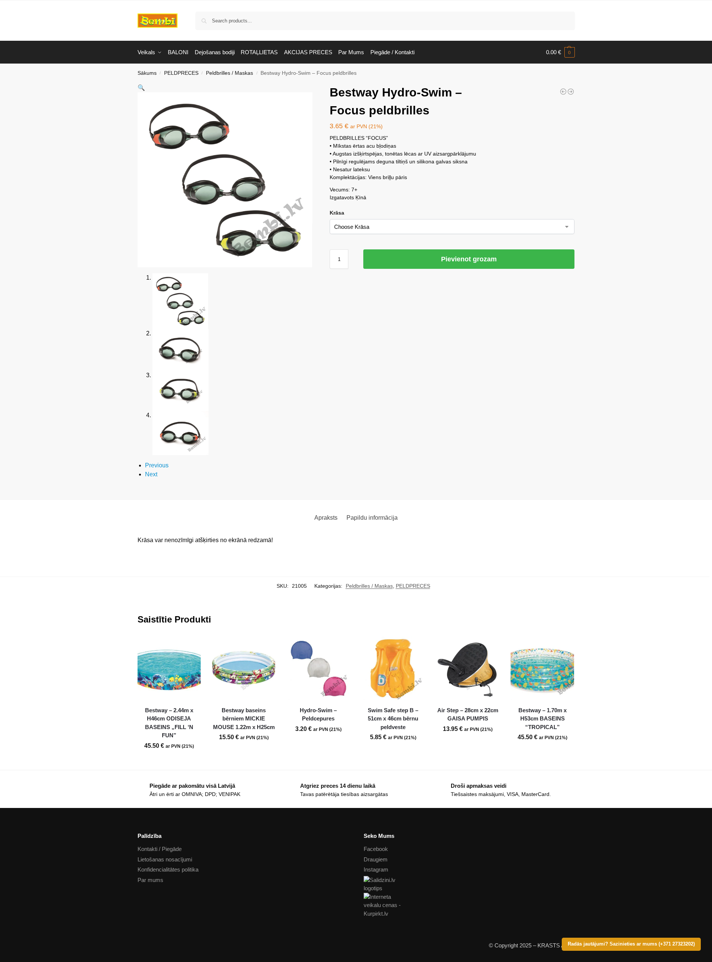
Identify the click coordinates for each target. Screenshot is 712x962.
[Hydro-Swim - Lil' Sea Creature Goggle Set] (570, 91)
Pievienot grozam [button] (169, 762)
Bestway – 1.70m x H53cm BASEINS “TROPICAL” (542, 718)
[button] (560, 52)
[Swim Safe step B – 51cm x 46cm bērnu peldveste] (393, 668)
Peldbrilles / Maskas (229, 73)
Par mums (150, 880)
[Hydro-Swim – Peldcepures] (318, 668)
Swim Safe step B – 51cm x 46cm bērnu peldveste (393, 718)
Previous (157, 465)
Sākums (147, 73)
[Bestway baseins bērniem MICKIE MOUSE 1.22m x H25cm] (243, 668)
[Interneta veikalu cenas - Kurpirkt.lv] (469, 905)
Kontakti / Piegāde (160, 849)
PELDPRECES (181, 73)
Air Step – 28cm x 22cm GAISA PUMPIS (467, 714)
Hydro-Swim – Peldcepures (318, 714)
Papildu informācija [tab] (372, 517)
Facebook (376, 849)
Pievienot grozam (469, 259)
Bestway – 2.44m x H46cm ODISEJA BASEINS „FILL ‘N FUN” (169, 723)
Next (151, 474)
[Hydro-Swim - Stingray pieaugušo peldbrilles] (563, 91)
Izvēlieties (318, 746)
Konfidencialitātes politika (168, 869)
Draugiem (376, 859)
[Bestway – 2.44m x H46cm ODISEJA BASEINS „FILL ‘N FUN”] (169, 668)
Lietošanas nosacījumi (165, 859)
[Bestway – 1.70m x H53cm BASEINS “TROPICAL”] (542, 668)
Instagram (376, 869)
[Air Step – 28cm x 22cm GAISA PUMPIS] (468, 668)
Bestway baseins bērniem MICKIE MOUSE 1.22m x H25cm (244, 718)
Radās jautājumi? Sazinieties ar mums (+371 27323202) (631, 944)
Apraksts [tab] (325, 517)
